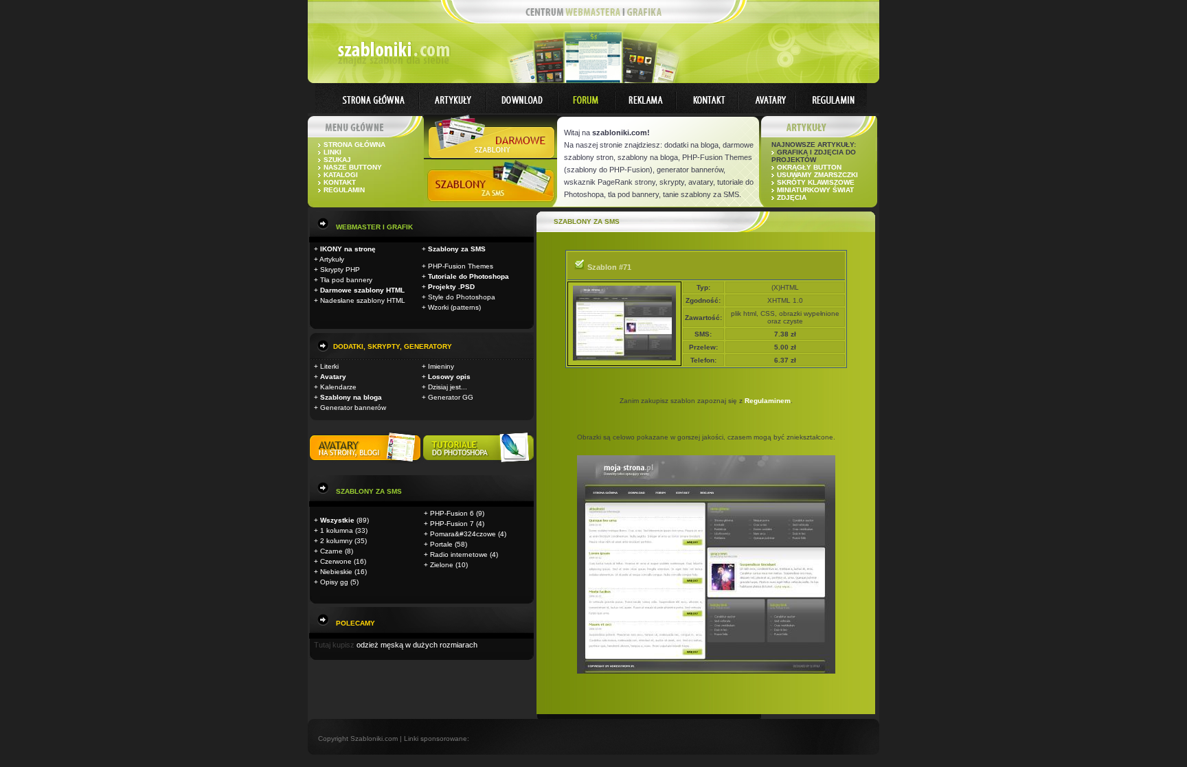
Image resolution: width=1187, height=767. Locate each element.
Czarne (331, 551)
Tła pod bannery (346, 280)
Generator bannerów (353, 407)
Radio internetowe (459, 554)
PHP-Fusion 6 (452, 513)
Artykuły (331, 259)
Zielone (441, 565)
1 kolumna (336, 530)
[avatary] (366, 461)
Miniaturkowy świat (815, 190)
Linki (332, 152)
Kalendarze (338, 387)
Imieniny (441, 366)
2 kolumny (336, 541)
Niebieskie (336, 571)
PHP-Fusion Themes (460, 266)
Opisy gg (334, 582)
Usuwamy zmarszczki (817, 175)
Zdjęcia (791, 197)
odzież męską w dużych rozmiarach (417, 645)
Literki (329, 366)
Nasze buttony (353, 167)
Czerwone (336, 561)
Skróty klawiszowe (816, 182)
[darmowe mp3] (478, 461)
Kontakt (340, 182)
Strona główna (354, 144)
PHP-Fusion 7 (452, 523)
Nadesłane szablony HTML (362, 300)
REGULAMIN (344, 190)
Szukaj (337, 159)
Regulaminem (768, 400)
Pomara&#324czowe (463, 534)
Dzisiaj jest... (447, 387)
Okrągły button (809, 167)
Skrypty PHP (340, 269)
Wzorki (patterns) (454, 307)
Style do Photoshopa (461, 297)
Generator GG (450, 397)
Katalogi (341, 175)
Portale (441, 544)
